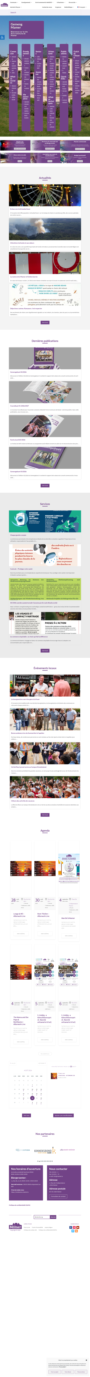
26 (23, 1098)
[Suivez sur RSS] (76, 1231)
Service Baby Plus (39, 91)
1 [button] (37, 1161)
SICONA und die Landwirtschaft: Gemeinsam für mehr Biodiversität (33, 603)
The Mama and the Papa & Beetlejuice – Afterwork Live (20, 1020)
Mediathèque (68, 7)
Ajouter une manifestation (63, 1115)
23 (41, 1093)
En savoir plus (45, 1054)
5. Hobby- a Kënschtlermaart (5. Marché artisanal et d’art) (44, 1018)
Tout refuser (68, 1372)
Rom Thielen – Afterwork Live (43, 915)
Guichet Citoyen (15, 7)
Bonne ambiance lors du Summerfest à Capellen (27, 733)
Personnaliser (81, 1372)
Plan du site (27, 1227)
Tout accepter (54, 1372)
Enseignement (25, 2)
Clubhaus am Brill (39, 65)
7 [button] (47, 1161)
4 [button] (42, 1161)
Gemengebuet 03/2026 (18, 471)
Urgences (58, 7)
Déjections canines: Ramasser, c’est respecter (26, 308)
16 (41, 1089)
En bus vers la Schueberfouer (20, 209)
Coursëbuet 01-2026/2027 (19, 406)
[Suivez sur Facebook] (70, 1227)
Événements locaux (64, 86)
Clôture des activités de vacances (22, 801)
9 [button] (50, 1161)
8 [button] (48, 1161)
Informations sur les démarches (77, 65)
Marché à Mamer (68, 918)
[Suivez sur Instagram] (74, 1227)
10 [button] (52, 1161)
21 (32, 1093)
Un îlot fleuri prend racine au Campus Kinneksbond (28, 767)
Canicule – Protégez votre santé (21, 569)
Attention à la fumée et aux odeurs (22, 243)
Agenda (26, 102)
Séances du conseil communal (14, 65)
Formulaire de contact (58, 1196)
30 (41, 1098)
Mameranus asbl (39, 97)
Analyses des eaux (52, 108)
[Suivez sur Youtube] (77, 1227)
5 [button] (44, 1161)
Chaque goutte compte (18, 535)
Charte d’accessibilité (37, 1227)
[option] (22, 1150)
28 (32, 1098)
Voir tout (45, 322)
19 (23, 1093)
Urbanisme (60, 2)
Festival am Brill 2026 (17, 440)
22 (36, 1093)
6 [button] (45, 1161)
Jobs (13, 72)
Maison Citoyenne (14, 88)
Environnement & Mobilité (43, 2)
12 (23, 1089)
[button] (2, 37)
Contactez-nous (47, 7)
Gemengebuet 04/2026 (18, 372)
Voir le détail (21, 933)
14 (32, 1089)
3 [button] (41, 1161)
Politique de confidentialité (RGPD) (19, 1205)
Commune (13, 2)
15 (36, 1089)
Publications (64, 52)
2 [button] (39, 1161)
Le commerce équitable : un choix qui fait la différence (29, 637)
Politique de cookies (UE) (30, 1230)
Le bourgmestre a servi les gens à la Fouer (25, 699)
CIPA (38, 56)
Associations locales (26, 115)
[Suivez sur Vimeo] (72, 1231)
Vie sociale (72, 2)
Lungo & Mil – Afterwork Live (19, 915)
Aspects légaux (48, 1227)
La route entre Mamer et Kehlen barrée (24, 277)
